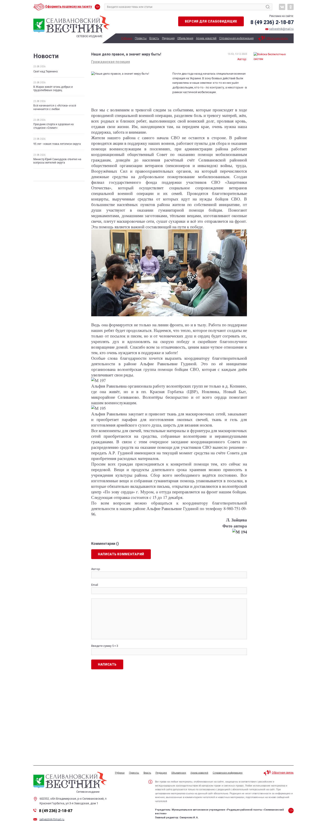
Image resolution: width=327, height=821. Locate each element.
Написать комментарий (121, 554)
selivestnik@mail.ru (281, 29)
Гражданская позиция (110, 62)
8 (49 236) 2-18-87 (272, 22)
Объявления (185, 38)
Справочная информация (236, 38)
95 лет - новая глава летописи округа (57, 143)
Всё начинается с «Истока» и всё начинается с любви (54, 107)
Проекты (141, 38)
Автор (95, 569)
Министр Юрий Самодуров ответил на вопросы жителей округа (57, 161)
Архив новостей (206, 38)
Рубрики (126, 38)
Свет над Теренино (45, 71)
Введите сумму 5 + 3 (104, 645)
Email (94, 584)
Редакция (168, 38)
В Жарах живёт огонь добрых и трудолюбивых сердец (53, 88)
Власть (154, 38)
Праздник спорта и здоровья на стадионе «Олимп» (53, 126)
